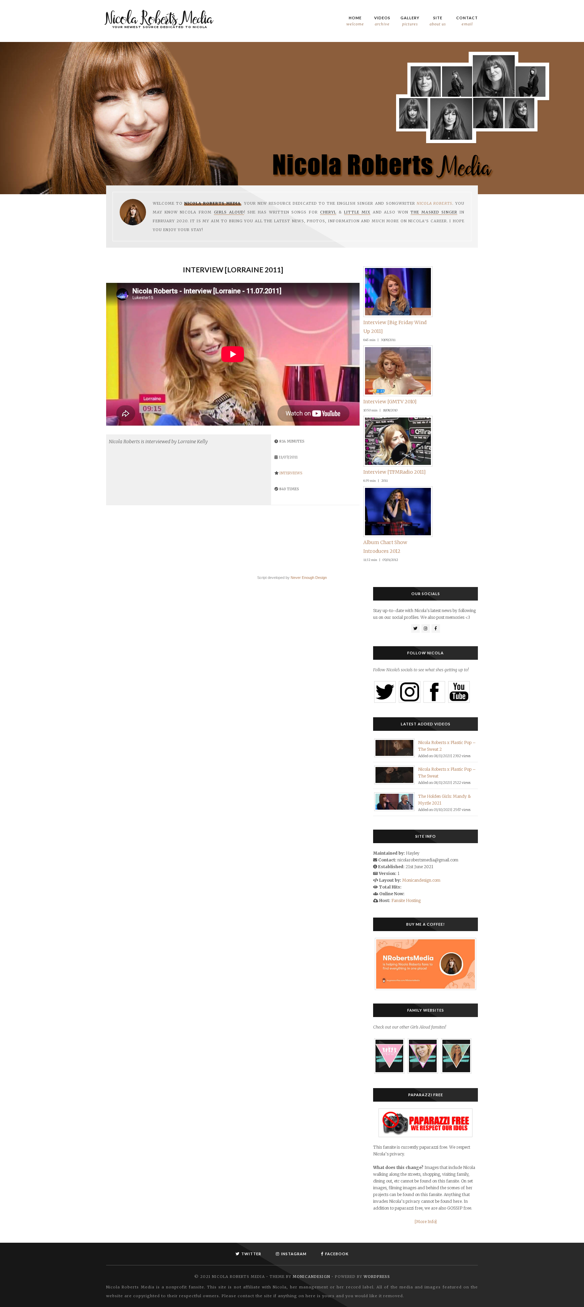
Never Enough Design (309, 943)
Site (438, 21)
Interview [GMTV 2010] (389, 692)
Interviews (290, 473)
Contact (467, 21)
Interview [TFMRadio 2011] (154, 908)
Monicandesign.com (421, 1245)
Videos (382, 21)
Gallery (409, 21)
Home (355, 21)
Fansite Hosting (406, 1265)
